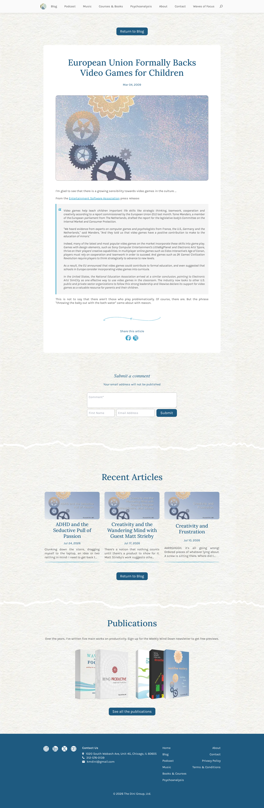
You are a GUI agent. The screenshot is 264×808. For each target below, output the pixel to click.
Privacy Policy (211, 760)
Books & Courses (174, 773)
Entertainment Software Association (94, 198)
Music (87, 6)
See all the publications (132, 711)
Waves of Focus (204, 6)
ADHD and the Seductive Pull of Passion (72, 530)
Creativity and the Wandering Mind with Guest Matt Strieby (132, 530)
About (163, 6)
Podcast (70, 6)
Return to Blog (132, 31)
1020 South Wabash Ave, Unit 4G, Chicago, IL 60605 (121, 753)
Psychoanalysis (141, 6)
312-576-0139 (95, 757)
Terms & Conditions (206, 767)
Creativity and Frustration (192, 529)
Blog (54, 6)
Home (166, 748)
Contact (180, 6)
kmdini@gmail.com (101, 761)
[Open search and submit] (221, 6)
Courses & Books (111, 6)
